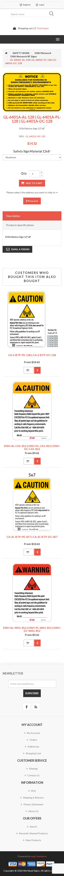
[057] (32, 502)
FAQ (33, 790)
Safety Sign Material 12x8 (31, 151)
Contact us (33, 775)
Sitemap (33, 768)
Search (52, 14)
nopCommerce (39, 856)
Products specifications (20, 225)
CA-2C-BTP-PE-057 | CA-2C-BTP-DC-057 (32, 536)
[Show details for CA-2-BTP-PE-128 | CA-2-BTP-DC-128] (32, 320)
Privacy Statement (33, 804)
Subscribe (32, 693)
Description (13, 215)
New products (33, 840)
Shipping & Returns (33, 797)
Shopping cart (33, 753)
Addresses (33, 746)
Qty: (24, 173)
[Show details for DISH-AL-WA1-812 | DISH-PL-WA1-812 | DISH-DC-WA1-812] (32, 592)
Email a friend (20, 249)
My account (33, 732)
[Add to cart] (29, 370)
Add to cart (34, 183)
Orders (33, 739)
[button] (57, 39)
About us (33, 811)
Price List (32, 200)
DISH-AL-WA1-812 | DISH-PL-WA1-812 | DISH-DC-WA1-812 (32, 629)
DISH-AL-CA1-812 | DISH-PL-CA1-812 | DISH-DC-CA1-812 (32, 447)
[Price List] (37, 370)
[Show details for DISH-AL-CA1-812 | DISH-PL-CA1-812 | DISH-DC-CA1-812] (32, 411)
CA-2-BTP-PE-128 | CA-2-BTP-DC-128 (32, 355)
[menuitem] (32, 734)
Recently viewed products (33, 833)
